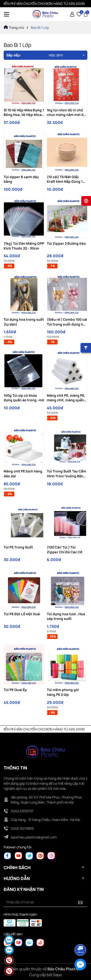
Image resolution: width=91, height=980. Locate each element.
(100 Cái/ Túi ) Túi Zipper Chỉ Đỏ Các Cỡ (64, 549)
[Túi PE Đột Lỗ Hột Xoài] (24, 589)
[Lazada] (18, 942)
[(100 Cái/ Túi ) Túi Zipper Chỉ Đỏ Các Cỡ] (67, 522)
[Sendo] (40, 942)
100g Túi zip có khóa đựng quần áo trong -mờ (24, 398)
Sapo (57, 974)
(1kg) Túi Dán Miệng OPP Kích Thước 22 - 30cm (24, 246)
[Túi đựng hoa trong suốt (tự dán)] (24, 294)
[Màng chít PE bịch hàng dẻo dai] (24, 446)
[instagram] (51, 855)
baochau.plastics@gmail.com (34, 837)
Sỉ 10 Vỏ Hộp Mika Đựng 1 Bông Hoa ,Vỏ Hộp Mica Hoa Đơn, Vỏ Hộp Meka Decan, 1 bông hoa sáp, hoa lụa (24, 112)
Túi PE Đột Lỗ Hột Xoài (22, 614)
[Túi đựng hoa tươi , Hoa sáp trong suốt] (67, 589)
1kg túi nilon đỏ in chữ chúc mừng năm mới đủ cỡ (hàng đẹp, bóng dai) (67, 112)
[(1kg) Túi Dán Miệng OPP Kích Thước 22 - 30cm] (24, 218)
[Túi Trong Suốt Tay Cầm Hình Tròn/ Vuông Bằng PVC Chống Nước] (67, 446)
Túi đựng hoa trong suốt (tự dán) (24, 322)
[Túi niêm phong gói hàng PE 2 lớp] (67, 665)
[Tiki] (29, 942)
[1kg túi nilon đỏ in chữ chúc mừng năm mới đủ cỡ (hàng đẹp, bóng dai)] (67, 85)
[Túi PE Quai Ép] (24, 665)
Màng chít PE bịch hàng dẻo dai (23, 473)
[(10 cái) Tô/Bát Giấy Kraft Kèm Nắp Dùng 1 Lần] (67, 151)
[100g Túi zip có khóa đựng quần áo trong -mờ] (24, 370)
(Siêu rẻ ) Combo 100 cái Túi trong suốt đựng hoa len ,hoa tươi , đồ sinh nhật (67, 322)
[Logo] (45, 14)
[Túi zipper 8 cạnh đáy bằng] (24, 151)
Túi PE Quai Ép (15, 689)
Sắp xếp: (13, 55)
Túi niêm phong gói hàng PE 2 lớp (63, 692)
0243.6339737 (22, 811)
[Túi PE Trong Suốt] (24, 522)
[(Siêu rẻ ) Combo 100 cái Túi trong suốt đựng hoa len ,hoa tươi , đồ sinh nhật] (67, 294)
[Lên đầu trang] (80, 936)
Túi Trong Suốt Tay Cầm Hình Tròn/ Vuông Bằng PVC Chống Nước (66, 473)
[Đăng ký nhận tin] (80, 902)
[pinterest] (40, 855)
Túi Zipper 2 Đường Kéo (66, 243)
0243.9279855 (22, 828)
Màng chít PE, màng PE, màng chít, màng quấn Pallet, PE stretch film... (66, 398)
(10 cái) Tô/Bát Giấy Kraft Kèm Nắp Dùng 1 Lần (65, 179)
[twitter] (29, 855)
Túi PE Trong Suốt (18, 547)
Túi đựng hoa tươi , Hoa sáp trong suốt (66, 616)
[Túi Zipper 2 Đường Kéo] (67, 218)
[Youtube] (18, 855)
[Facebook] (7, 855)
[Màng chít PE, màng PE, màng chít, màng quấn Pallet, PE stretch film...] (67, 370)
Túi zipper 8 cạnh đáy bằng (21, 179)
